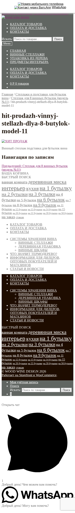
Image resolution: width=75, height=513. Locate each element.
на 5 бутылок (26, 200)
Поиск (58, 39)
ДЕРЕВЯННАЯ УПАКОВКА (39, 246)
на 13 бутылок (35, 209)
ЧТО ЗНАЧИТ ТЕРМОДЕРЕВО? (33, 254)
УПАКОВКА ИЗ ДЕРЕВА (29, 58)
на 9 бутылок (44, 205)
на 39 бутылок (50, 213)
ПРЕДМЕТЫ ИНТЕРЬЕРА (29, 62)
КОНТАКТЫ (19, 31)
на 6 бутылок (51, 199)
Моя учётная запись (24, 382)
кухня (32, 188)
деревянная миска (47, 181)
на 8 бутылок (22, 205)
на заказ (8, 217)
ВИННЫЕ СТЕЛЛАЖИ (27, 54)
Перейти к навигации (17, 13)
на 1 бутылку (56, 188)
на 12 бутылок (20, 209)
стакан (20, 217)
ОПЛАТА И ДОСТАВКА (28, 28)
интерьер (13, 188)
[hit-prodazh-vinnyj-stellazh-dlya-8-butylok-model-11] (14, 141)
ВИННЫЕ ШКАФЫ (33, 250)
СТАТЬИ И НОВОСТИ (27, 269)
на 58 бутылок (65, 213)
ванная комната (14, 182)
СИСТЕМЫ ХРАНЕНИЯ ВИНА (33, 239)
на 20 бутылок (20, 213)
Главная (7, 94)
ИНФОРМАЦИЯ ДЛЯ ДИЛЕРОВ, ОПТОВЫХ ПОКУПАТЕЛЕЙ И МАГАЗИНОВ (35, 261)
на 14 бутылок (50, 209)
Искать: (7, 39)
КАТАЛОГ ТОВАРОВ (26, 24)
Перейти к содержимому (51, 13)
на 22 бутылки (35, 213)
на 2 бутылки (15, 194)
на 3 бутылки (42, 194)
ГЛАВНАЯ (18, 51)
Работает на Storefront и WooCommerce (29, 375)
